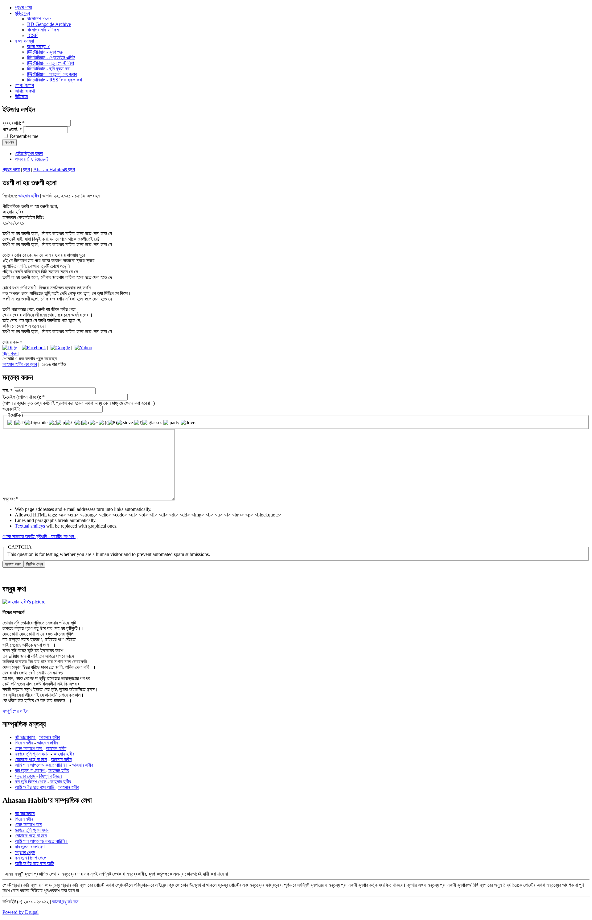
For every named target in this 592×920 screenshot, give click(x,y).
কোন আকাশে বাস (29, 748)
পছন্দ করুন (10, 353)
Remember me (23, 136)
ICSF (32, 35)
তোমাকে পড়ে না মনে (31, 759)
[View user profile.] (23, 601)
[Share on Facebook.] (34, 347)
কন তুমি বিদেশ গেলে (30, 781)
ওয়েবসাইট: (11, 409)
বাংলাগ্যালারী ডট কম (43, 29)
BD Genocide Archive (49, 24)
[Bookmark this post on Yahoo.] (83, 347)
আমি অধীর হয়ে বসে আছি (35, 787)
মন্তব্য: (10, 498)
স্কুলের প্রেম (25, 776)
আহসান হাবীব (28, 195)
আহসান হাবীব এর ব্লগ (19, 364)
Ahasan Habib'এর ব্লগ (54, 169)
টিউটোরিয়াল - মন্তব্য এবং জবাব (52, 74)
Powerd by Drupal (20, 912)
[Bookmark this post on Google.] (60, 347)
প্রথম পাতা (11, 169)
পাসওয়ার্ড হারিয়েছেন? (31, 159)
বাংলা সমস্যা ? (38, 46)
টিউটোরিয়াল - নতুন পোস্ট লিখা (50, 63)
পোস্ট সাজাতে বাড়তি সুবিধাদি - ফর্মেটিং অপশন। (39, 536)
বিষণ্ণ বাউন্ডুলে (50, 776)
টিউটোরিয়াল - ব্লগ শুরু (45, 52)
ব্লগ (26, 169)
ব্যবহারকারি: (13, 123)
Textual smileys (30, 525)
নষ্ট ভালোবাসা (25, 737)
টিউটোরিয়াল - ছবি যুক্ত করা (48, 68)
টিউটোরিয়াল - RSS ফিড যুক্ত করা (54, 79)
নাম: (7, 390)
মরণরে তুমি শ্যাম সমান (32, 753)
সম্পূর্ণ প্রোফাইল (15, 711)
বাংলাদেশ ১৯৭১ (39, 18)
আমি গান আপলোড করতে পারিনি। (41, 765)
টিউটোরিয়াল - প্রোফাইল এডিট (51, 57)
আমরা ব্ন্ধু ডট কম (65, 901)
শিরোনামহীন (24, 742)
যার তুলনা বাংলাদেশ (30, 770)
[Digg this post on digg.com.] (9, 347)
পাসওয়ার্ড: (12, 129)
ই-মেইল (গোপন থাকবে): (23, 397)
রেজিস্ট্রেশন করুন (29, 153)
